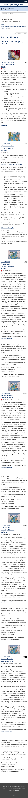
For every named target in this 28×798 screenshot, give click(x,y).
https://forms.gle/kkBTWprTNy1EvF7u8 (11, 164)
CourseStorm (16, 790)
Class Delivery (11, 8)
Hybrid (2, 24)
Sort (15, 33)
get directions (9, 788)
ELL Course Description (7, 228)
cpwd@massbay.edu (6, 338)
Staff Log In (14, 795)
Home (4, 8)
